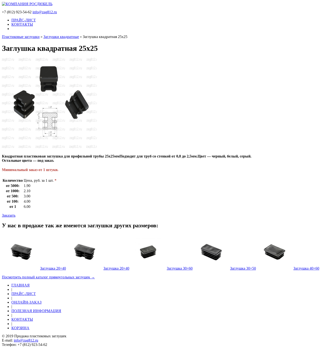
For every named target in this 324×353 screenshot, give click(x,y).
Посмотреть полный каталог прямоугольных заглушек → (48, 277)
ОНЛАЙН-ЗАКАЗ (26, 302)
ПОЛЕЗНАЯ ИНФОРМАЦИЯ (36, 311)
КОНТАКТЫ (22, 24)
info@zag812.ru (44, 12)
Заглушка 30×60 (180, 268)
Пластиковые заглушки (21, 37)
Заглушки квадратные (61, 37)
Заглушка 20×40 (53, 268)
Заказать (8, 215)
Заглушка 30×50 (243, 268)
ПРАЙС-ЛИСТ (23, 20)
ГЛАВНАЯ (20, 285)
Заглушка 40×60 (306, 268)
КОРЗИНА (20, 328)
